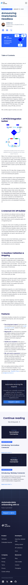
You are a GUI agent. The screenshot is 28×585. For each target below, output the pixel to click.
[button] (26, 3)
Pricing (3, 561)
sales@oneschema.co (8, 373)
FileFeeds (4, 539)
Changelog (18, 568)
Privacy (3, 568)
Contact (17, 565)
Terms (3, 565)
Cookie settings (5, 571)
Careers (3, 558)
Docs (16, 551)
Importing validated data (20, 540)
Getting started (19, 544)
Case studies (18, 561)
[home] (4, 3)
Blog (16, 558)
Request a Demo (15, 371)
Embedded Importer (6, 542)
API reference (18, 548)
